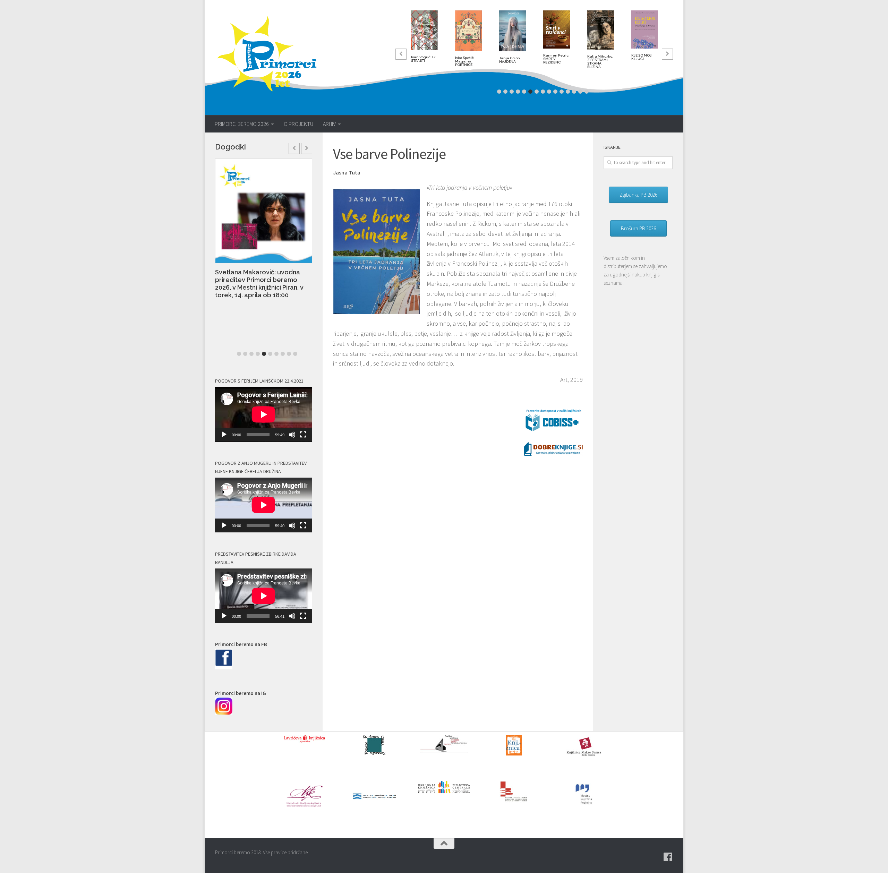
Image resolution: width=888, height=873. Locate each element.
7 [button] (537, 91)
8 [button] (543, 91)
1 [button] (499, 91)
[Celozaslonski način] (303, 434)
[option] (424, 39)
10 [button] (555, 91)
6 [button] (530, 91)
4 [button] (518, 91)
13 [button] (574, 91)
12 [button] (568, 91)
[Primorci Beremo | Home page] (271, 54)
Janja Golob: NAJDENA (510, 59)
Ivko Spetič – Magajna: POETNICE (466, 61)
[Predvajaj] (224, 434)
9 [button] (549, 91)
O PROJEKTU (298, 123)
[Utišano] (292, 434)
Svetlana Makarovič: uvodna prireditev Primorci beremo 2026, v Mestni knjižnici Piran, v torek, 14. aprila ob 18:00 (230, 283)
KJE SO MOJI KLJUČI (641, 57)
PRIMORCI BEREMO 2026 (242, 123)
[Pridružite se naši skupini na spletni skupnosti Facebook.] (668, 857)
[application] (263, 414)
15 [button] (586, 91)
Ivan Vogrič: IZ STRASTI (423, 58)
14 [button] (580, 91)
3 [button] (512, 91)
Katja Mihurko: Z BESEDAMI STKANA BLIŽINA (600, 61)
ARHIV (329, 123)
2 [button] (505, 91)
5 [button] (524, 91)
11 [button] (562, 91)
